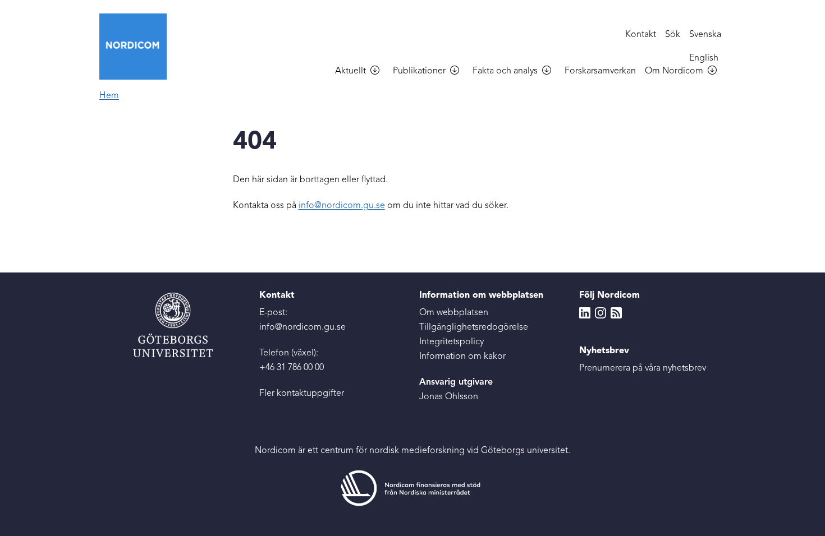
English (703, 58)
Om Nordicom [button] (674, 71)
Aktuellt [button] (350, 71)
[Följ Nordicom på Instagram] (600, 312)
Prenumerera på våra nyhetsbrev (642, 368)
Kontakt (640, 34)
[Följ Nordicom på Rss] (616, 312)
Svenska (705, 34)
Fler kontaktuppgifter (301, 393)
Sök (672, 34)
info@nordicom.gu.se (342, 205)
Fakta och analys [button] (505, 71)
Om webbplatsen (453, 312)
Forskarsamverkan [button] (600, 71)
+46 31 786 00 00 (291, 367)
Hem (109, 95)
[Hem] (137, 46)
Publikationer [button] (419, 71)
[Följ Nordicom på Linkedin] (584, 312)
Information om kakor (462, 356)
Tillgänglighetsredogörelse (473, 327)
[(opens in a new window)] (412, 487)
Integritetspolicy (451, 342)
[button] (379, 71)
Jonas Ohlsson (448, 396)
